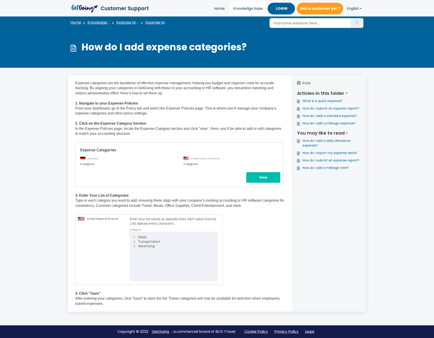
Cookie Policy (256, 331)
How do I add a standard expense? (329, 116)
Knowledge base (248, 8)
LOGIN (281, 8)
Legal (309, 331)
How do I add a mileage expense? (328, 123)
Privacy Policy (286, 331)
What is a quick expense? (322, 101)
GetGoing (160, 331)
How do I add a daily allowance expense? (326, 143)
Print (306, 83)
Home (219, 8)
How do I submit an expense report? (330, 108)
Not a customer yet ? (320, 8)
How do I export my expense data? (329, 153)
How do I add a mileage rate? (325, 168)
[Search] (357, 23)
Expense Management (136, 22)
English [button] (353, 8)
